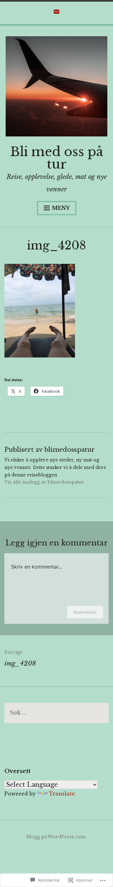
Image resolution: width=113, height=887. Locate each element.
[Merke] (56, 713)
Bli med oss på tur (56, 158)
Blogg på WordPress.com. (56, 837)
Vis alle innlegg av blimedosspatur (44, 482)
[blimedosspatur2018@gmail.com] (56, 13)
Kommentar (85, 612)
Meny (61, 208)
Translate (62, 794)
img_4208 (20, 658)
